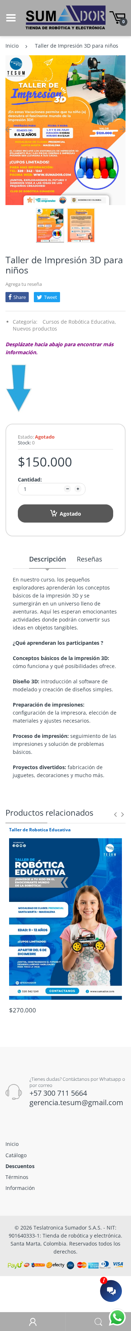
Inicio (12, 45)
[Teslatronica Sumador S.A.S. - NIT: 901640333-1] (65, 17)
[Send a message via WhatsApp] (117, 1317)
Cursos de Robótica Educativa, (79, 321)
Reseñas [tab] (89, 559)
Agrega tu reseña (23, 284)
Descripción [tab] (47, 559)
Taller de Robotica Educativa (40, 830)
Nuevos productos (35, 328)
